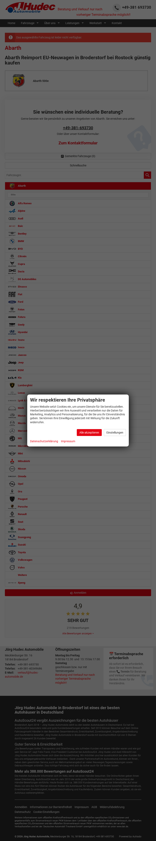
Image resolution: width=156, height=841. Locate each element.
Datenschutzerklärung (44, 441)
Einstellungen (114, 432)
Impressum (68, 441)
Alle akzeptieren (89, 432)
